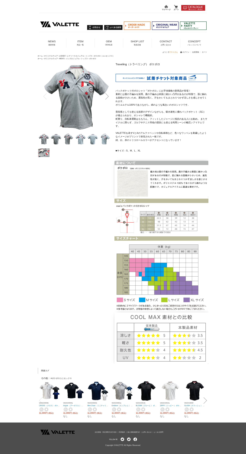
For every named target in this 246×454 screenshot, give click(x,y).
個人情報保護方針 (133, 432)
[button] (45, 96)
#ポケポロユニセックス (61, 378)
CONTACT (166, 43)
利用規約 (122, 432)
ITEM (80, 43)
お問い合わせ (147, 432)
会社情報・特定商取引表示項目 (106, 432)
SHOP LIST (137, 43)
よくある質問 (158, 432)
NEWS (52, 43)
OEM (108, 43)
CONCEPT (194, 43)
